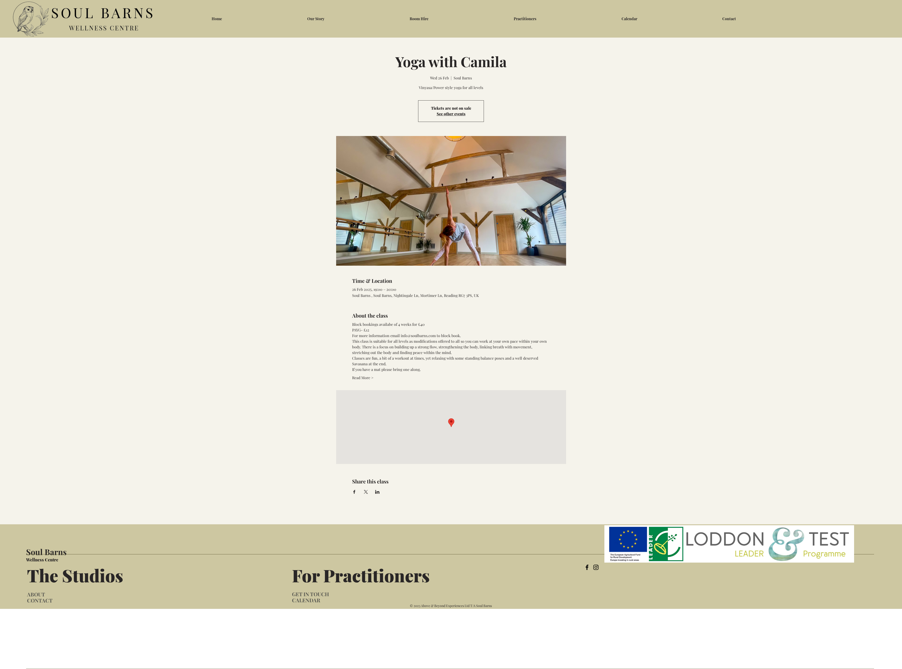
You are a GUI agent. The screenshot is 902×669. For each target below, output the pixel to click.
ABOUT (36, 594)
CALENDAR (306, 600)
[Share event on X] (366, 492)
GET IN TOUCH (310, 594)
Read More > (362, 377)
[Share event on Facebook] (354, 492)
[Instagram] (595, 567)
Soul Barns (46, 551)
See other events (451, 113)
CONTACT (40, 600)
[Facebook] (587, 567)
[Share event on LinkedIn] (377, 492)
